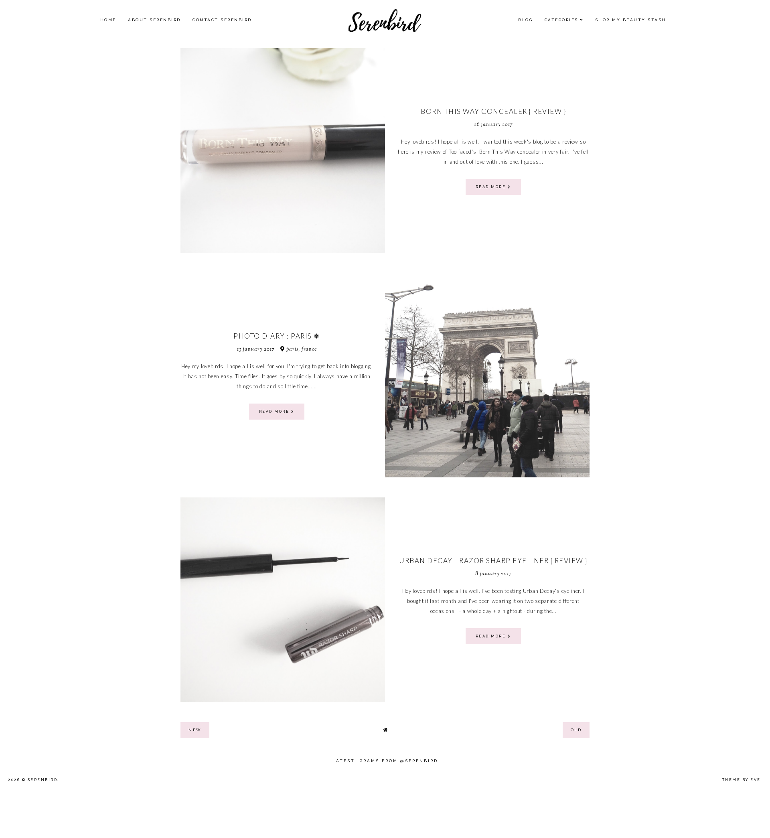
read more (492, 187)
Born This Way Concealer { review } (493, 111)
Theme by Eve (741, 780)
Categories (561, 20)
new (194, 730)
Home (108, 20)
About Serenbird (154, 20)
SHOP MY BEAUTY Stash (630, 20)
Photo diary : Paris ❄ (276, 336)
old (576, 730)
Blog (525, 20)
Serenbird (43, 780)
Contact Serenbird (222, 20)
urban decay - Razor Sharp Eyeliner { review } (493, 560)
